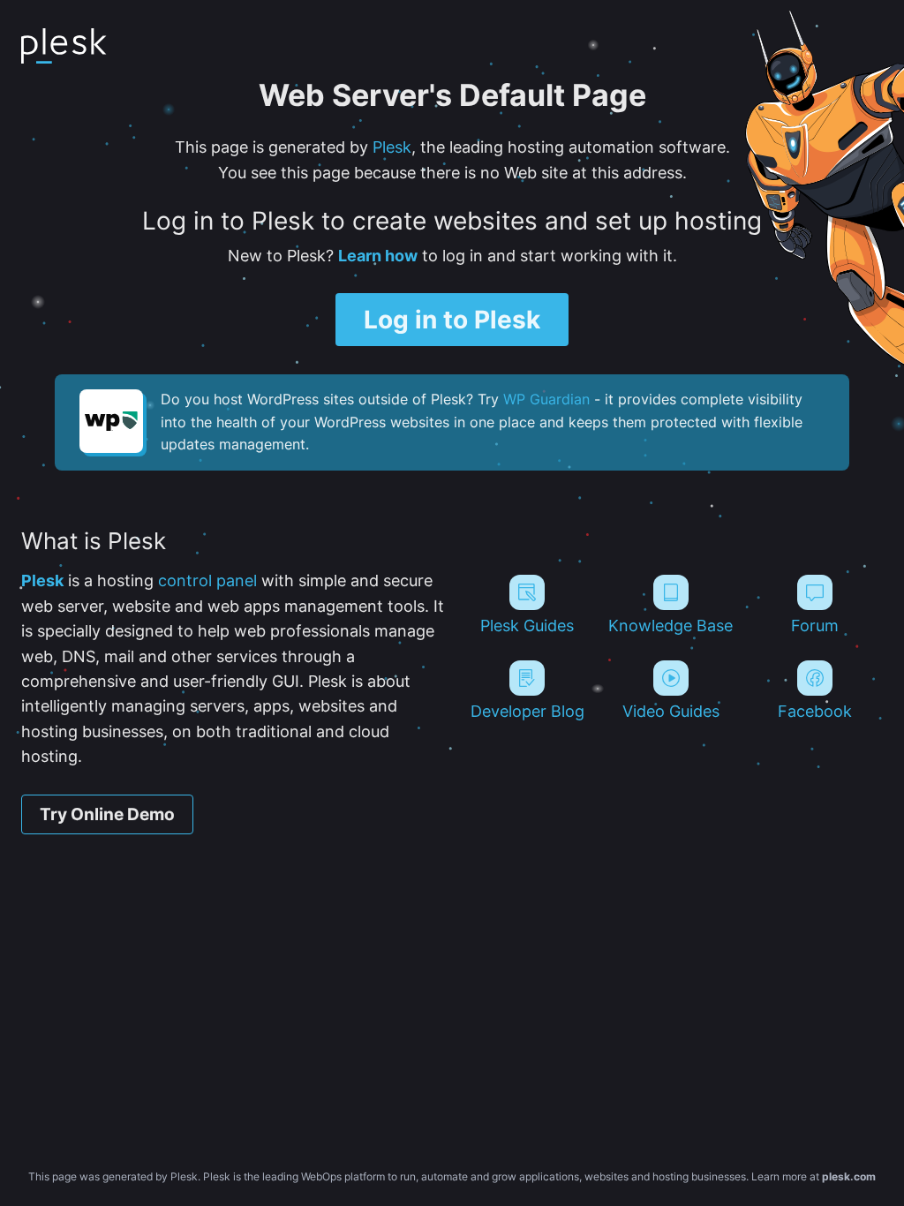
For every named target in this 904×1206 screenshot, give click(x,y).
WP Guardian (546, 399)
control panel (207, 580)
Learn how (378, 255)
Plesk (392, 147)
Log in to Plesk (452, 320)
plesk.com (849, 1176)
